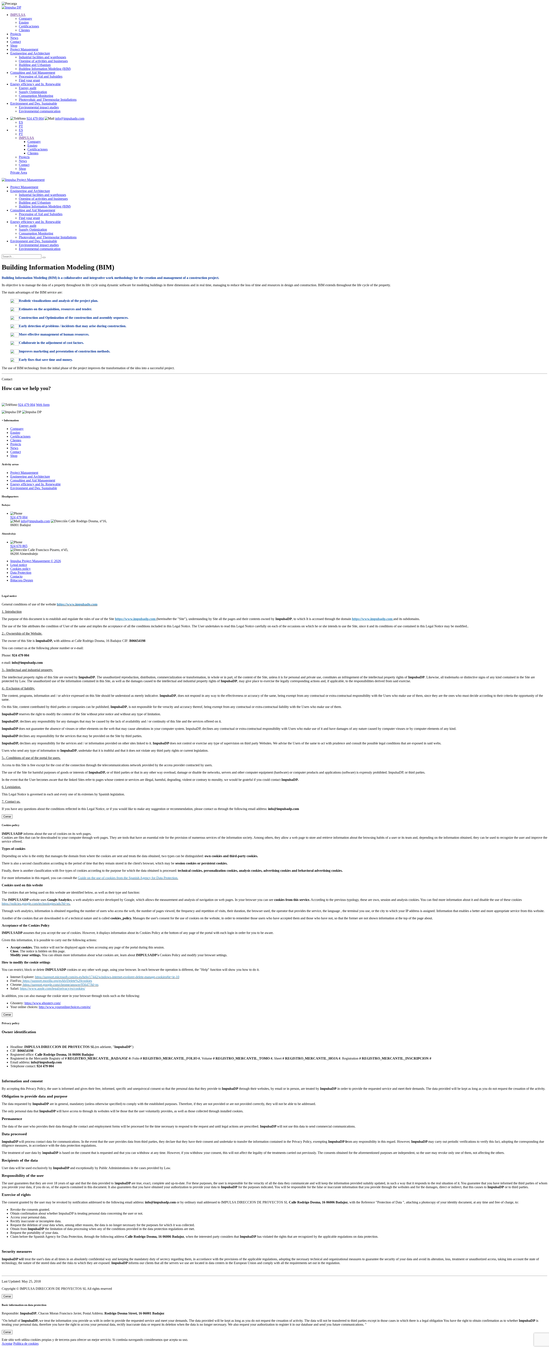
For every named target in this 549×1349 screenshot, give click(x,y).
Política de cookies (26, 1343)
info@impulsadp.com (69, 118)
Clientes (24, 30)
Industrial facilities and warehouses (42, 57)
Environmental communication (39, 111)
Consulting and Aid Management (32, 72)
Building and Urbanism (35, 65)
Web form (43, 405)
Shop (13, 45)
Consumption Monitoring (36, 96)
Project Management (24, 49)
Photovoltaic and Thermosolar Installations (48, 99)
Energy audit (27, 88)
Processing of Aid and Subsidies (40, 76)
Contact (15, 42)
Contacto (16, 576)
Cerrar (7, 816)
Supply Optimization (33, 92)
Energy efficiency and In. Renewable (35, 84)
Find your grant (29, 80)
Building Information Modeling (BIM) (45, 69)
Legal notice (18, 565)
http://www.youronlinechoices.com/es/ (65, 1007)
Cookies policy (20, 569)
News (14, 38)
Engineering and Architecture (30, 53)
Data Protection (20, 572)
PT (21, 126)
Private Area (18, 172)
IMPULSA (18, 15)
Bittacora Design (21, 580)
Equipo (24, 22)
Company (25, 18)
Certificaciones (29, 26)
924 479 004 (35, 118)
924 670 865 (18, 546)
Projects (15, 34)
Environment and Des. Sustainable (33, 103)
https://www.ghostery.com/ (42, 1003)
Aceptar (7, 1343)
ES (21, 122)
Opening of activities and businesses (43, 61)
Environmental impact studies (39, 107)
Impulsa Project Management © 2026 (35, 561)
